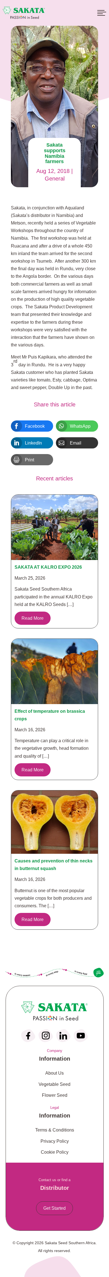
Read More (33, 618)
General (55, 178)
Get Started (54, 1208)
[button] (32, 426)
